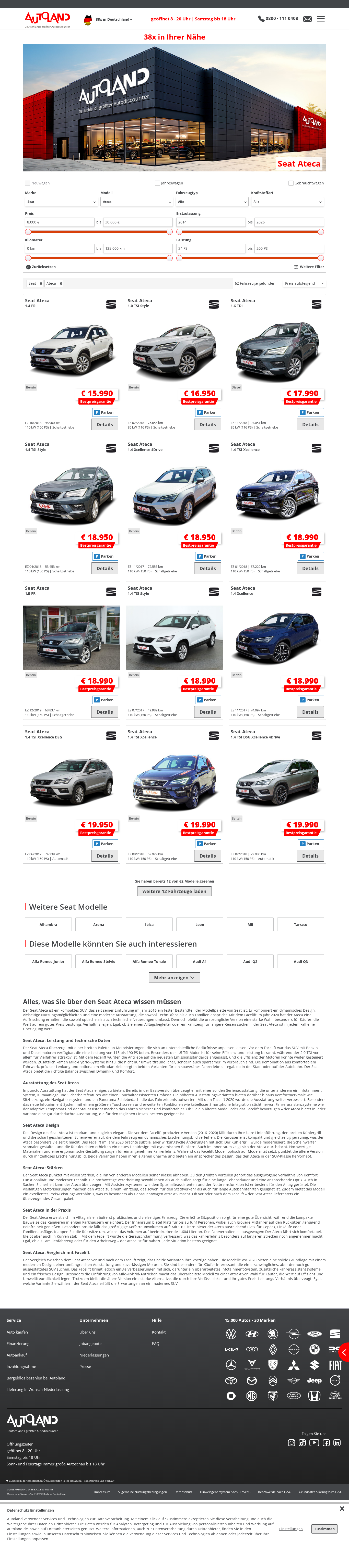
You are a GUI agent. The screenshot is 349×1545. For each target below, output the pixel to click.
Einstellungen (291, 1528)
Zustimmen (325, 1528)
